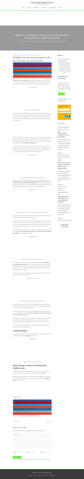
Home (23, 7)
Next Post (49, 421)
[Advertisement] (42, 18)
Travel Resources (52, 7)
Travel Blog (44, 7)
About (34, 475)
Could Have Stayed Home (42, 2)
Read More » (60, 153)
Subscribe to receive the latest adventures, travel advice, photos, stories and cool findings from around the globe (64, 87)
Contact (60, 7)
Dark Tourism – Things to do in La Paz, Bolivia (64, 135)
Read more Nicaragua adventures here (26, 416)
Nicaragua (15, 55)
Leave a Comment (22, 55)
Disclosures (52, 475)
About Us (29, 7)
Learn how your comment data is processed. (41, 459)
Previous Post (16, 421)
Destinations (36, 7)
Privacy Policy (45, 475)
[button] (32, 63)
